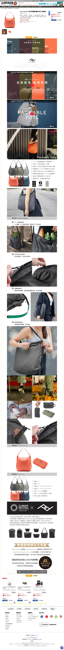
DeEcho (24, 4)
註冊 (33, 0)
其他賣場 (14, 602)
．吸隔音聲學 (3, 6)
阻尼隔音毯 (34, 4)
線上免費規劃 (7, 0)
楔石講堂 (2, 0)
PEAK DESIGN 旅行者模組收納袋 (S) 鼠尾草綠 (24, 587)
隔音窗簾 (27, 4)
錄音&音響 (27, 6)
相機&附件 (10, 6)
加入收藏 (10, 600)
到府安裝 (21, 0)
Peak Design (34, 6)
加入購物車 (5, 600)
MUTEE (21, 4)
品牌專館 (39, 6)
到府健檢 (17, 0)
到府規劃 (13, 0)
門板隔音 (31, 4)
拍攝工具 (15, 6)
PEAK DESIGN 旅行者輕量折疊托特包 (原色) (9, 587)
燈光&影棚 (21, 6)
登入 (37, 0)
